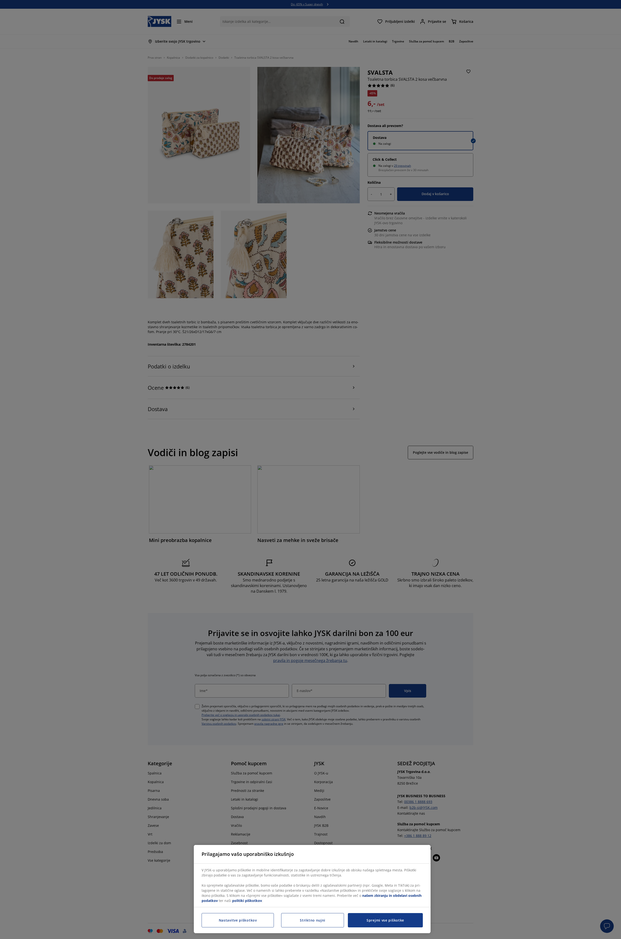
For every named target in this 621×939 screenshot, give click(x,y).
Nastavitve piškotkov (238, 920)
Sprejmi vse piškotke (385, 920)
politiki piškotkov (247, 900)
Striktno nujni (312, 920)
